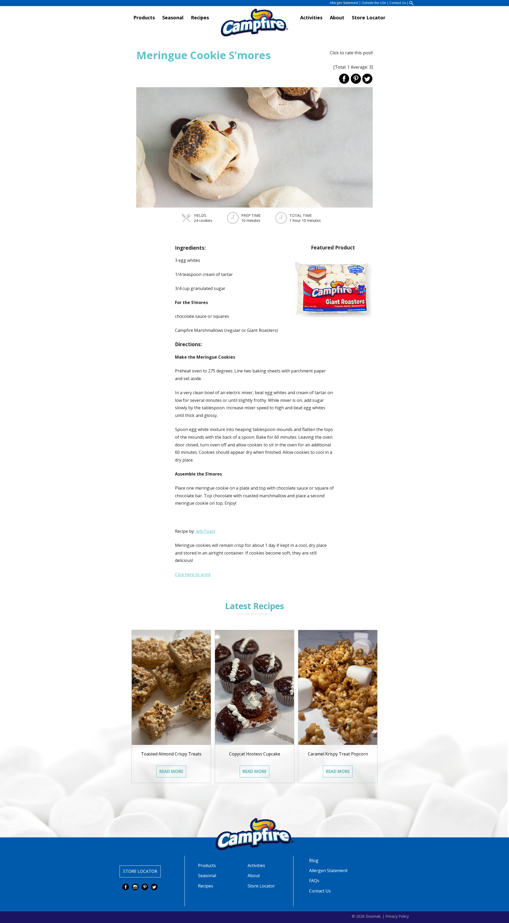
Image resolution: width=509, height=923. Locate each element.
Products (144, 18)
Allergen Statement (344, 3)
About (337, 18)
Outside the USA (374, 3)
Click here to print (192, 574)
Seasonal (172, 18)
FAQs (314, 881)
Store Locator (368, 18)
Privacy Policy (397, 916)
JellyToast (205, 531)
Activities (311, 18)
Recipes (200, 18)
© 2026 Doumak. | (368, 916)
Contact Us (397, 3)
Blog (313, 860)
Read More (171, 771)
